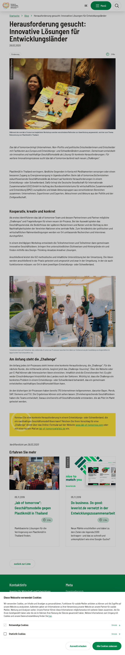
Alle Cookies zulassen (107, 646)
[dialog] (62, 623)
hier (50, 616)
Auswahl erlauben (78, 646)
